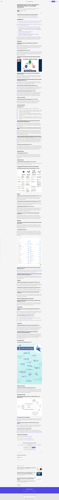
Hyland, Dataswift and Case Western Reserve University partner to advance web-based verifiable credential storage (29, 136)
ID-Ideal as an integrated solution (23, 144)
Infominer (25, 10)
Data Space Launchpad (21, 32)
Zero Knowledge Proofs (21, 50)
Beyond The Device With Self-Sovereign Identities (26, 85)
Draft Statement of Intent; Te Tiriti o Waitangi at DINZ (34, 432)
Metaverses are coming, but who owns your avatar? (26, 195)
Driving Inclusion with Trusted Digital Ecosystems (25, 26)
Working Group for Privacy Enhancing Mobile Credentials (27, 308)
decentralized (30, 133)
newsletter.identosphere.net (33, 15)
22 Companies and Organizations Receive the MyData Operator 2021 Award (29, 223)
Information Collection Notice (29, 449)
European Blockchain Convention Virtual (24, 31)
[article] (29, 469)
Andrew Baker (24, 389)
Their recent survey (20, 289)
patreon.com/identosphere (28, 438)
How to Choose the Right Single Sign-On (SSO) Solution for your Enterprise (28, 397)
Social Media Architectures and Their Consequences (26, 168)
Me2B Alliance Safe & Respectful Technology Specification (28, 272)
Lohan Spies (39, 389)
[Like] (17, 13)
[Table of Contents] (0, 250)
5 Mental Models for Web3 (21, 206)
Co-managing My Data (21, 229)
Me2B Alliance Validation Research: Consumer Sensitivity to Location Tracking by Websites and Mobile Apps (29, 274)
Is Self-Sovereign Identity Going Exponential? (25, 387)
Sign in (57, 1)
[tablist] (20, 457)
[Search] (49, 1)
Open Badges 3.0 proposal (30, 316)
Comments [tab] (18, 457)
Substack (26, 498)
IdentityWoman (21, 10)
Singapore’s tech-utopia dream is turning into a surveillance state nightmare (28, 301)
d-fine (19, 25)
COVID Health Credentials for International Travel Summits (27, 28)
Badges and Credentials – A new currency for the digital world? (28, 73)
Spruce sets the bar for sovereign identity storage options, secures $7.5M (29, 128)
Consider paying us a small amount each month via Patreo (27, 14)
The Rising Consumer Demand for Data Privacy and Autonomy (28, 422)
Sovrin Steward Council (25, 390)
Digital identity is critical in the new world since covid (26, 287)
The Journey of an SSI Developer (23, 342)
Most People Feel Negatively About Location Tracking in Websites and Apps (29, 268)
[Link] (16, 14)
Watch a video (21, 317)
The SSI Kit (19, 106)
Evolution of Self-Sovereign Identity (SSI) (24, 90)
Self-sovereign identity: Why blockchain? (24, 99)
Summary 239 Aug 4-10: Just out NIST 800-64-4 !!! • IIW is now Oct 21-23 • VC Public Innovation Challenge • (26, 473)
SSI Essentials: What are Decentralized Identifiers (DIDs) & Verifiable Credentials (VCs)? (29, 80)
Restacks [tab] (22, 457)
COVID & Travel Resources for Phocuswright (25, 282)
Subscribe (53, 1)
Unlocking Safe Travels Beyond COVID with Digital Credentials (27, 21)
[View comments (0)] (19, 13)
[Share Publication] (50, 1)
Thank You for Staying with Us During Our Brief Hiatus (23, 468)
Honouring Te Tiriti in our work (22, 428)
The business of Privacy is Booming (23, 417)
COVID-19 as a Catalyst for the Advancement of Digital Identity (28, 291)
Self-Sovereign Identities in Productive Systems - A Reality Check (27, 22)
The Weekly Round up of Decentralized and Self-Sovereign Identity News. (25, 474)
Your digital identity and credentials (23, 161)
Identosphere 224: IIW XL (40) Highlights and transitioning (26, 467)
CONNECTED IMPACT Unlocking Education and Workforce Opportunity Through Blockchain (27, 332)
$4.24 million (40, 87)
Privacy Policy (34, 449)
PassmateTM (28, 326)
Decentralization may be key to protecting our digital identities (28, 212)
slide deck (30, 318)
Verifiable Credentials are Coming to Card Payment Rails (27, 325)
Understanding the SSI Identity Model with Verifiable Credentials (28, 56)
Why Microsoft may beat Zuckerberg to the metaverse (26, 201)
